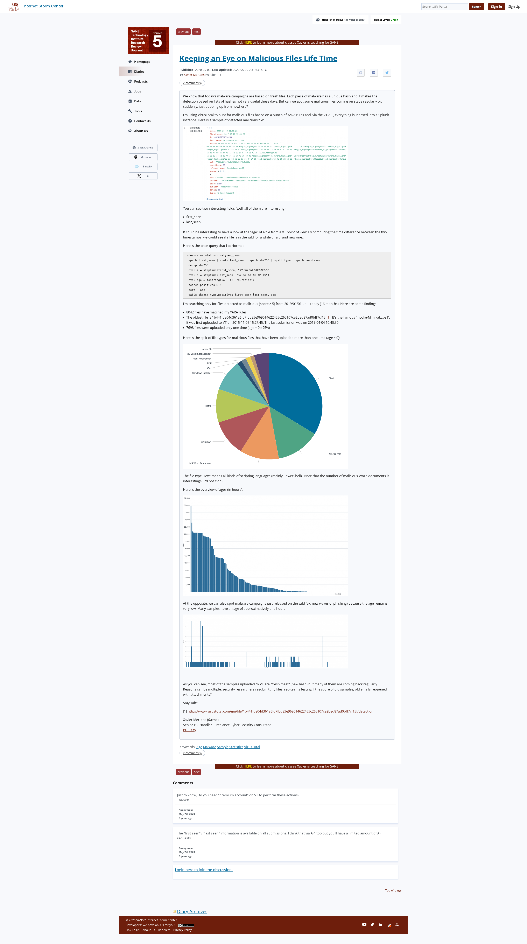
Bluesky (147, 166)
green (394, 19)
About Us (141, 131)
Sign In (496, 6)
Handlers (164, 930)
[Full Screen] (361, 73)
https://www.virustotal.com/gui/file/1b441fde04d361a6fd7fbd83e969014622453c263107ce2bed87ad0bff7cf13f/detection (280, 711)
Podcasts (141, 81)
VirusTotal (252, 747)
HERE (248, 42)
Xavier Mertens (194, 75)
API (162, 925)
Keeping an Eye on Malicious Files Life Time (258, 58)
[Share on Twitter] (387, 73)
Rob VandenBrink (354, 19)
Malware (209, 747)
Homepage (142, 61)
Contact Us (142, 121)
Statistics (236, 747)
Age (199, 747)
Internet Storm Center (43, 6)
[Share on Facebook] (374, 73)
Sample (223, 747)
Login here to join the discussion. (204, 869)
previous (183, 32)
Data (137, 101)
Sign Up (514, 6)
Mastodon (146, 157)
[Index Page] (13, 6)
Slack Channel (146, 147)
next (196, 32)
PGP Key (189, 730)
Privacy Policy (182, 930)
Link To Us (133, 930)
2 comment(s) (192, 83)
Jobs (137, 91)
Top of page (393, 890)
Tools (138, 111)
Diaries (139, 71)
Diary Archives (192, 911)
